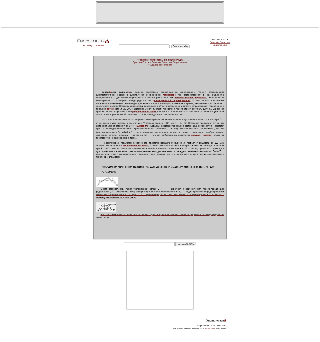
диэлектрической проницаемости (171, 100)
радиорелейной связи (144, 111)
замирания (141, 126)
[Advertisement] (160, 12)
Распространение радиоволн (190, 97)
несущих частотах (201, 135)
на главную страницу (93, 45)
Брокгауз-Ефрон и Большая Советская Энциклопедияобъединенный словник (160, 62)
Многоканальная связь (135, 145)
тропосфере (169, 95)
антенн (110, 109)
